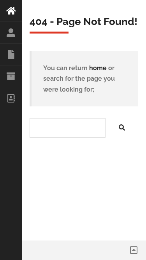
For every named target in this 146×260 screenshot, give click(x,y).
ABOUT (11, 33)
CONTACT (11, 98)
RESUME (11, 54)
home (98, 68)
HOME (11, 11)
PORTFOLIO (11, 76)
